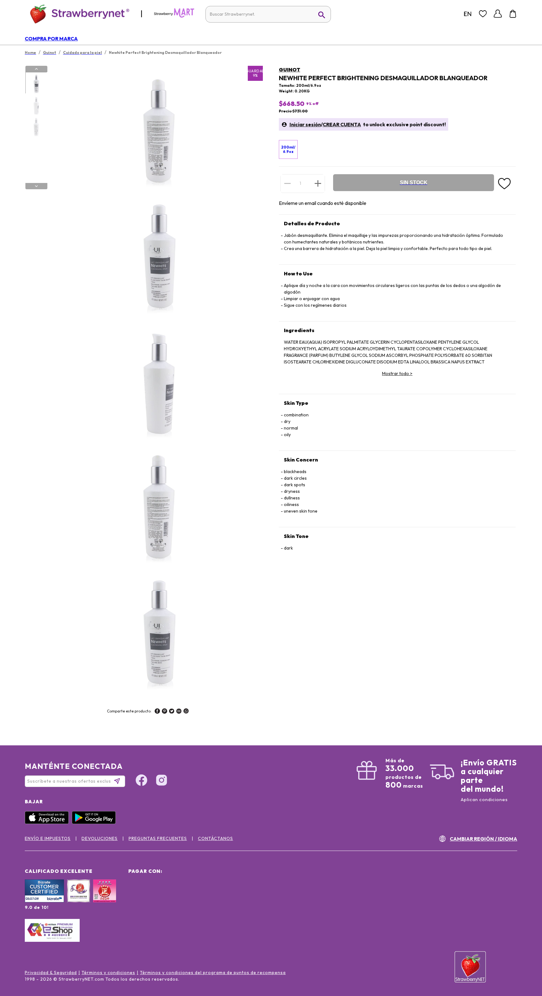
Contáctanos (215, 838)
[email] (179, 712)
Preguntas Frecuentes (158, 838)
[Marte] (174, 16)
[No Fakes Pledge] (104, 897)
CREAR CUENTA (342, 124)
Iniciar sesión (305, 124)
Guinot (289, 69)
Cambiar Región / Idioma (483, 839)
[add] (318, 183)
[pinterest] (164, 712)
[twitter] (171, 712)
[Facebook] (141, 781)
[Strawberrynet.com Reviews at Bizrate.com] (44, 901)
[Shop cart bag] (512, 13)
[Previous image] (36, 69)
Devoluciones (100, 838)
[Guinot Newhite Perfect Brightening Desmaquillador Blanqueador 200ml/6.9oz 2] (36, 104)
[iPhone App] (48, 822)
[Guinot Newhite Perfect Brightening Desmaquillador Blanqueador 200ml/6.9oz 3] (36, 126)
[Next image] (36, 186)
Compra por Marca (51, 38)
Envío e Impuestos (48, 838)
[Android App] (95, 822)
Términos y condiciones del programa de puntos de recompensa (213, 972)
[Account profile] (497, 13)
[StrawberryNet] (77, 13)
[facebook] (157, 712)
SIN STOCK (414, 182)
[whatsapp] (186, 712)
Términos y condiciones (108, 972)
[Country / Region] (467, 13)
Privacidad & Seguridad (51, 972)
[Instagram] (161, 781)
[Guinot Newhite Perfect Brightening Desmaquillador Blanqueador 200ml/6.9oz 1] (36, 83)
